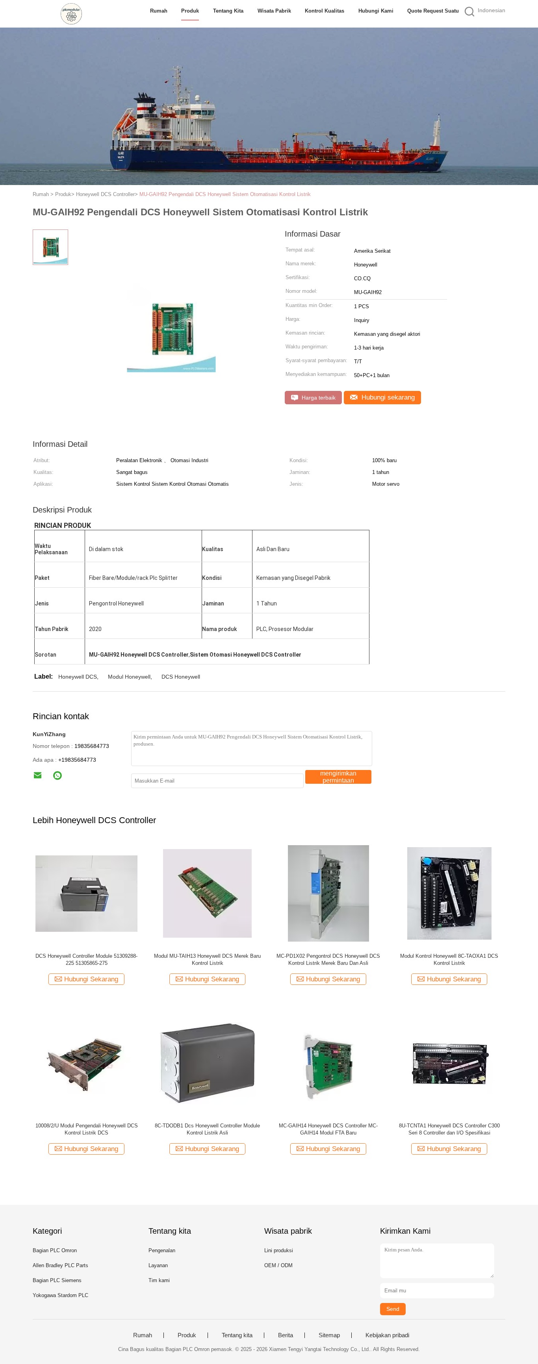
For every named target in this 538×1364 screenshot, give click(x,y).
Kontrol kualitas (324, 11)
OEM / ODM (278, 1265)
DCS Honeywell (180, 677)
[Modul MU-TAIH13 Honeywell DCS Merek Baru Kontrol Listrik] (207, 893)
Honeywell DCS (77, 677)
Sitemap (329, 1335)
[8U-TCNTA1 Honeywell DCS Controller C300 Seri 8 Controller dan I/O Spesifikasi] (449, 1062)
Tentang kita (228, 11)
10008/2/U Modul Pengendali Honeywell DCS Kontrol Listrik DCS (86, 1129)
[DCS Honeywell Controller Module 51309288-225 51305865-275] (86, 893)
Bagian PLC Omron (55, 1250)
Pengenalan (161, 1250)
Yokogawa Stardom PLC (60, 1295)
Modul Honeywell (129, 677)
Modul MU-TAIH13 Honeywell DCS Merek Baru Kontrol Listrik (207, 959)
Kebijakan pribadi (387, 1335)
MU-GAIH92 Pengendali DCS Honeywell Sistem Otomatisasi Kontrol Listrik (225, 194)
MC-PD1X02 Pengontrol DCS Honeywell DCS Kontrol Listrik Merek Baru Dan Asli (328, 959)
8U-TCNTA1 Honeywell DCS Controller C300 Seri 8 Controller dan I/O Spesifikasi (449, 1129)
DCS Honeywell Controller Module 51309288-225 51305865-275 (86, 959)
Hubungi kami (375, 11)
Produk (190, 11)
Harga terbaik (318, 397)
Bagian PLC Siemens (57, 1280)
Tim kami (159, 1280)
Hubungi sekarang (387, 397)
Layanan (158, 1265)
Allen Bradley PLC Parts (60, 1265)
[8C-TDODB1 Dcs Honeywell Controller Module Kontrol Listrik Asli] (207, 1062)
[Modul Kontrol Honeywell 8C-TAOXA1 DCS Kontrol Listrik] (449, 893)
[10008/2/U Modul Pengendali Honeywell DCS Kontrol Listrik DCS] (86, 1062)
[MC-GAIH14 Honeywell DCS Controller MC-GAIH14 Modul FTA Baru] (328, 1062)
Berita (285, 1335)
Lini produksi (278, 1250)
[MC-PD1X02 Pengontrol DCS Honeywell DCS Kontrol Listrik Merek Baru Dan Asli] (328, 893)
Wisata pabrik (274, 11)
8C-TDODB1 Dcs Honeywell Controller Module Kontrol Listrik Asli (207, 1129)
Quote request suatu (433, 11)
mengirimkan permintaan (338, 777)
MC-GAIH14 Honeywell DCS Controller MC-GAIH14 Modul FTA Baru (328, 1129)
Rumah (158, 11)
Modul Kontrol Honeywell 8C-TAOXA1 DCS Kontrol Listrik (449, 959)
